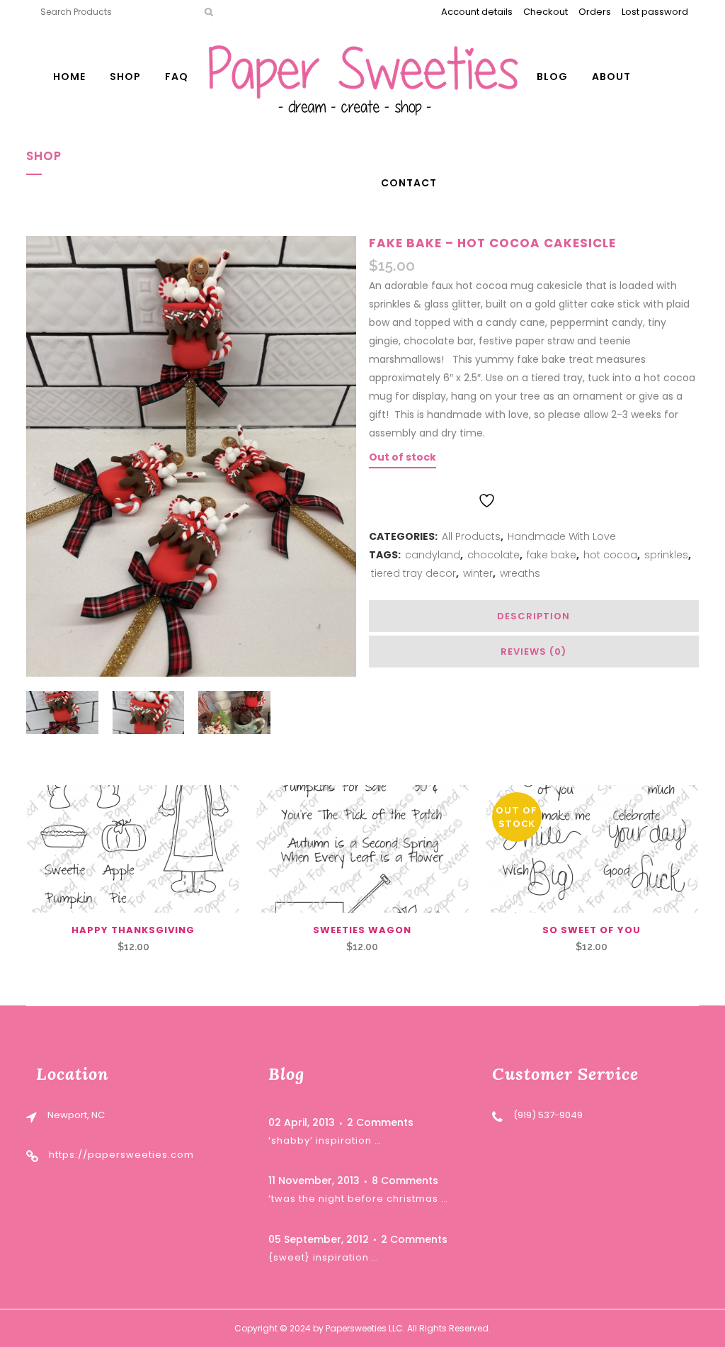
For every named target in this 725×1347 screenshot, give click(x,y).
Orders (594, 11)
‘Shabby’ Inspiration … (325, 1140)
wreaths (520, 573)
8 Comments (405, 1180)
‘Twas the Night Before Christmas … (358, 1198)
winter (478, 573)
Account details (477, 11)
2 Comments (380, 1122)
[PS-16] (592, 849)
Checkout (545, 11)
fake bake (551, 555)
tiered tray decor (413, 573)
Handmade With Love (562, 536)
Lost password (655, 11)
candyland (432, 555)
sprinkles (666, 555)
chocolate (493, 555)
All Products (471, 536)
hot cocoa (610, 555)
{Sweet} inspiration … (323, 1257)
